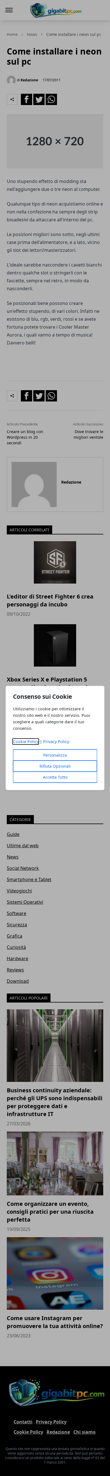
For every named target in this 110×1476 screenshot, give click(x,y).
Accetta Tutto (55, 777)
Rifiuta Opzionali (55, 766)
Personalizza (55, 755)
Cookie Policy (26, 741)
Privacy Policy (56, 741)
